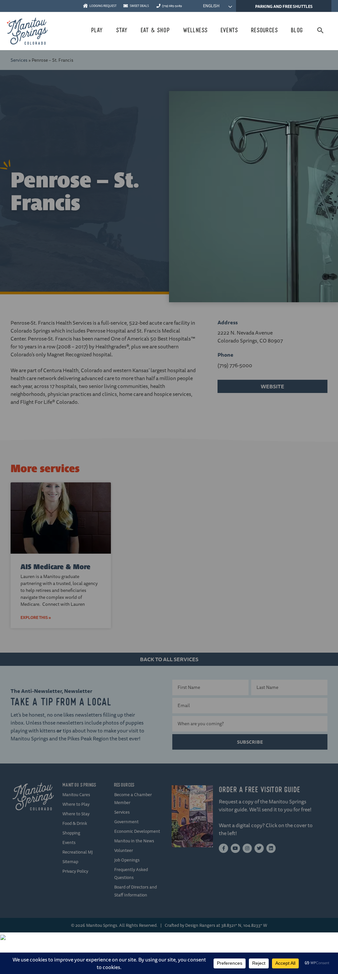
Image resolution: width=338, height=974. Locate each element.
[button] (320, 30)
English (211, 6)
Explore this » (35, 617)
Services (19, 60)
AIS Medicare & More (55, 567)
